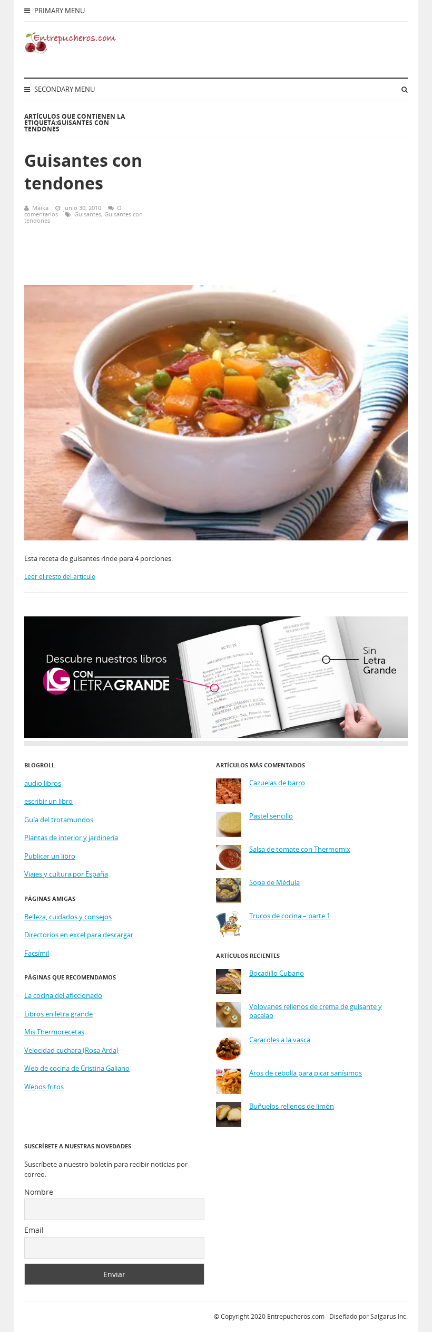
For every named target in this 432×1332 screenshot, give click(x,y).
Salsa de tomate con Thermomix (299, 849)
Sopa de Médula (274, 882)
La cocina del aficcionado (63, 995)
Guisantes (87, 214)
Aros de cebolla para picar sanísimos (305, 1073)
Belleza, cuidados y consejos (68, 916)
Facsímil (36, 953)
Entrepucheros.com (296, 1316)
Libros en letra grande (58, 1014)
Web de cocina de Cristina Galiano (77, 1068)
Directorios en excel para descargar (78, 934)
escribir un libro (48, 801)
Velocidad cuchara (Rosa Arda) (71, 1050)
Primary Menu (59, 10)
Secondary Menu (64, 89)
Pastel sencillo (271, 816)
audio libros (42, 783)
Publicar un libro (49, 856)
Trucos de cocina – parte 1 (289, 915)
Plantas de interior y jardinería (71, 837)
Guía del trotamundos (58, 819)
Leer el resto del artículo (59, 576)
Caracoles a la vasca (279, 1039)
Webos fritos (44, 1086)
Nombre (38, 1192)
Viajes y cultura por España (66, 874)
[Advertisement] (288, 198)
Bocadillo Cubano (276, 973)
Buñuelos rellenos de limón (291, 1106)
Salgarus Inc (388, 1316)
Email (34, 1230)
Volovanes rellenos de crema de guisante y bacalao (315, 1011)
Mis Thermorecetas (54, 1031)
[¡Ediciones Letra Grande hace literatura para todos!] (216, 735)
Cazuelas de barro (277, 782)
